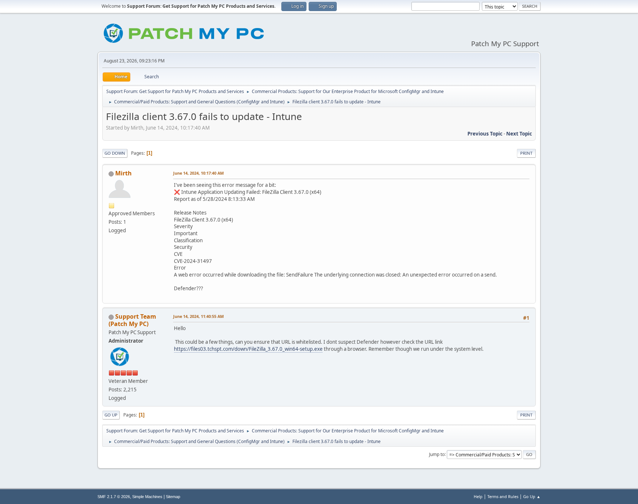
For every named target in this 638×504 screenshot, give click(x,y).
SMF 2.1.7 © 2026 (113, 496)
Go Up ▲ (532, 496)
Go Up (110, 415)
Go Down (114, 153)
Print (526, 153)
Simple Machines (147, 496)
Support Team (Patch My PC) (132, 320)
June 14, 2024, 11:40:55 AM (198, 316)
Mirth (123, 173)
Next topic (519, 133)
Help (478, 496)
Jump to (437, 454)
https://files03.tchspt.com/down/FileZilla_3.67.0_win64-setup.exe (248, 349)
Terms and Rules (502, 496)
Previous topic (484, 133)
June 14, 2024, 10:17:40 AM (198, 173)
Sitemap (173, 496)
